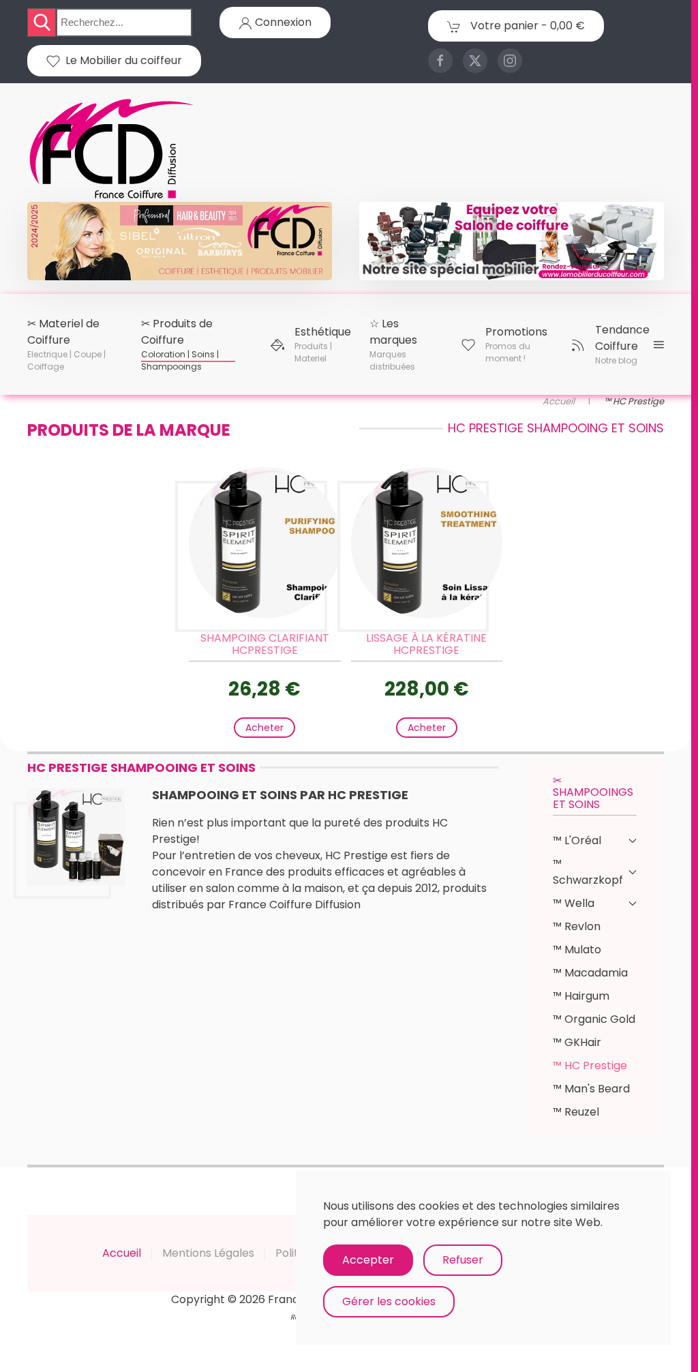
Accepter (368, 1260)
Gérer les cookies (389, 1301)
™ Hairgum (581, 996)
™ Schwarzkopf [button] (588, 872)
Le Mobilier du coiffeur (121, 60)
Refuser (462, 1260)
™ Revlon (577, 926)
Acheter (264, 727)
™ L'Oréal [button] (577, 840)
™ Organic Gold (594, 1019)
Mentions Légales (208, 1253)
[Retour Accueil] (112, 149)
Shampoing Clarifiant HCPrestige (264, 644)
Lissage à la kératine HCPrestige (426, 644)
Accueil (121, 1253)
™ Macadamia (590, 973)
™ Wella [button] (573, 903)
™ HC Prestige (590, 1065)
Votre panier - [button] (526, 25)
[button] (66, 344)
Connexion (282, 22)
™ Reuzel (576, 1112)
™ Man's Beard (591, 1089)
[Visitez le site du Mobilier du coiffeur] (511, 240)
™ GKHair (577, 1042)
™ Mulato (577, 949)
